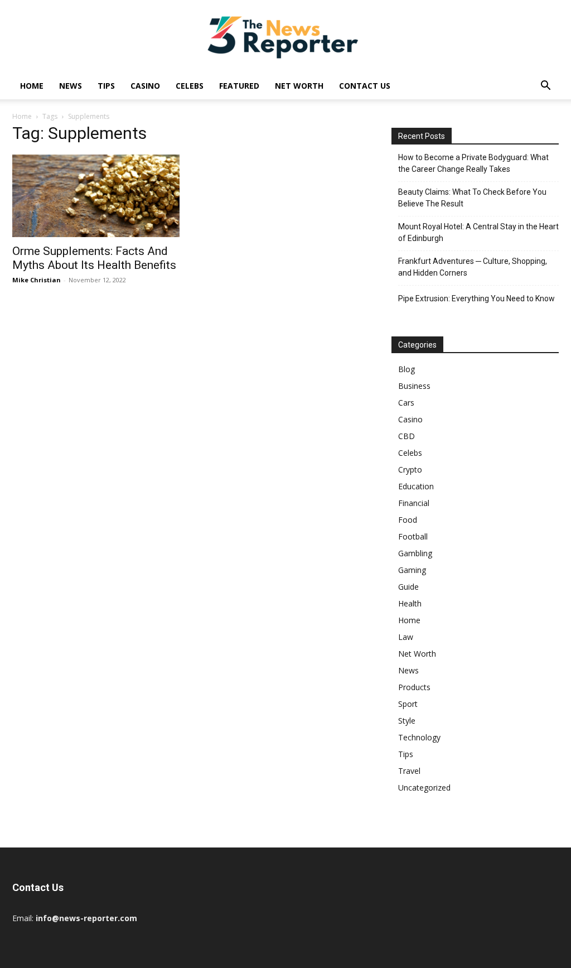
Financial (413, 503)
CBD (406, 436)
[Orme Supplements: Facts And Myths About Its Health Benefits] (96, 196)
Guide (408, 586)
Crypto (410, 469)
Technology (419, 737)
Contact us (364, 85)
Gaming (412, 570)
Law (405, 637)
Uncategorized (424, 787)
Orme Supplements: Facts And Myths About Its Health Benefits (94, 258)
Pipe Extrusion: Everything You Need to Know (476, 298)
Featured (239, 85)
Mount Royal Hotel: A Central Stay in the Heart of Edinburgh (478, 232)
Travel (409, 770)
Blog (406, 369)
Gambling (415, 553)
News (70, 85)
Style (406, 720)
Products (414, 687)
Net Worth (299, 85)
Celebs (190, 85)
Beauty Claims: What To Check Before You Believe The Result (472, 197)
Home (31, 85)
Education (416, 486)
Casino (145, 85)
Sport (408, 704)
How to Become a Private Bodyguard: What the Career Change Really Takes (473, 163)
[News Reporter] (285, 37)
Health (410, 603)
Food (407, 519)
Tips (106, 85)
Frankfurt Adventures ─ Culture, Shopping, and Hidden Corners (472, 267)
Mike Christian (36, 280)
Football (413, 536)
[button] (545, 86)
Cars (406, 402)
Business (414, 386)
